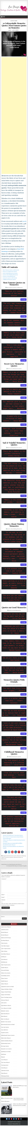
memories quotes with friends (10, 278)
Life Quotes (4, 1002)
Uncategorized (4, 1065)
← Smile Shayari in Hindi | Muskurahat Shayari (11, 864)
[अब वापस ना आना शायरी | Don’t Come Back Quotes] (6, 1090)
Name (3, 894)
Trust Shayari (4, 1059)
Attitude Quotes (4, 929)
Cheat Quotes (4, 943)
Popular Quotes (4, 1032)
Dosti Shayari (4, 959)
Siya (10, 30)
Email (3, 897)
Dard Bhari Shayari (5, 954)
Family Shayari (4, 967)
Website (3, 899)
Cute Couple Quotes (5, 948)
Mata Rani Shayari (5, 1013)
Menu (4, 16)
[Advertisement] (14, 115)
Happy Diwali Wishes (6, 991)
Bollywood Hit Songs (6, 937)
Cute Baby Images (5, 945)
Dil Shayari (3, 956)
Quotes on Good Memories (9, 276)
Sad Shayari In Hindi (5, 1051)
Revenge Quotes (5, 1046)
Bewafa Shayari (4, 935)
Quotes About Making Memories (10, 274)
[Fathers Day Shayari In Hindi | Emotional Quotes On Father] (6, 1109)
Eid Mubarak (4, 962)
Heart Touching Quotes (6, 997)
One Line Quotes (5, 1027)
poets (24, 221)
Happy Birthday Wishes (6, 989)
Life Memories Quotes (11, 855)
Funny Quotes (4, 978)
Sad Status (3, 1054)
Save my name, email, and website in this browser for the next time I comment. (13, 904)
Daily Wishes (4, 951)
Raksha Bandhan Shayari (6, 1040)
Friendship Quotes (5, 975)
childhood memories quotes (9, 279)
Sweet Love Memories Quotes (10, 271)
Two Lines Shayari (5, 1062)
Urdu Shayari (4, 1067)
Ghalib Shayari (4, 981)
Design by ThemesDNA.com (14, 1123)
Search (2, 916)
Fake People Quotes (5, 964)
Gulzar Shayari (4, 983)
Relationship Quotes (6, 1043)
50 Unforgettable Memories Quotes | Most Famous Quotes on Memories (14, 25)
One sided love (4, 1029)
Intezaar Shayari (5, 1000)
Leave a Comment (16, 30)
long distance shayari (6, 1005)
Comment (4, 878)
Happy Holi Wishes (5, 994)
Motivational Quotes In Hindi (7, 1024)
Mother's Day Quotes (6, 1021)
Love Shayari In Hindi (6, 1008)
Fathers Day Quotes (5, 973)
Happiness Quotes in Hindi (7, 986)
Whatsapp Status (5, 1076)
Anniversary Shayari (6, 926)
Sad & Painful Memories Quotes (10, 273)
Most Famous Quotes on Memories (11, 270)
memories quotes (9, 857)
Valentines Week (5, 1070)
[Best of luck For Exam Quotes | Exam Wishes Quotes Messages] (7, 1098)
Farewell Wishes (5, 970)
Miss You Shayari (14, 20)
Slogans (3, 1057)
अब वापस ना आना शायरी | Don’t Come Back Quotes (13, 835)
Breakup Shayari (5, 940)
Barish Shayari (4, 932)
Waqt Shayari (4, 1073)
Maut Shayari (4, 1016)
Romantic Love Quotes (6, 1048)
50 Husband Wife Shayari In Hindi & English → (17, 865)
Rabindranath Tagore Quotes (8, 1035)
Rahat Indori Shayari (6, 1038)
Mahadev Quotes (5, 1010)
